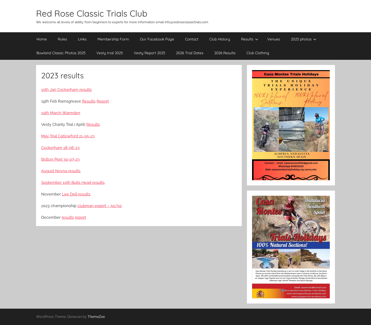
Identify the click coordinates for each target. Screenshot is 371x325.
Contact (191, 39)
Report (103, 101)
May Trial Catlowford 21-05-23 (68, 136)
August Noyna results (61, 171)
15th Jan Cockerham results (66, 89)
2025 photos (301, 39)
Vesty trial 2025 (109, 53)
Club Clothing (257, 53)
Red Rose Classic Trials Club (91, 13)
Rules (62, 39)
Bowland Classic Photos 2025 (60, 53)
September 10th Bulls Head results (73, 182)
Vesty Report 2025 (149, 53)
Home (41, 39)
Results (247, 39)
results (68, 217)
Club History (219, 39)
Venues (273, 39)
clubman (86, 205)
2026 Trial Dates (189, 53)
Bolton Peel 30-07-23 (60, 159)
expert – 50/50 (108, 205)
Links (82, 39)
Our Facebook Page (157, 39)
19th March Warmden (60, 113)
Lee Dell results (76, 194)
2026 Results (225, 53)
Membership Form (113, 39)
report (80, 217)
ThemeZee (96, 317)
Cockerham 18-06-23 (60, 147)
